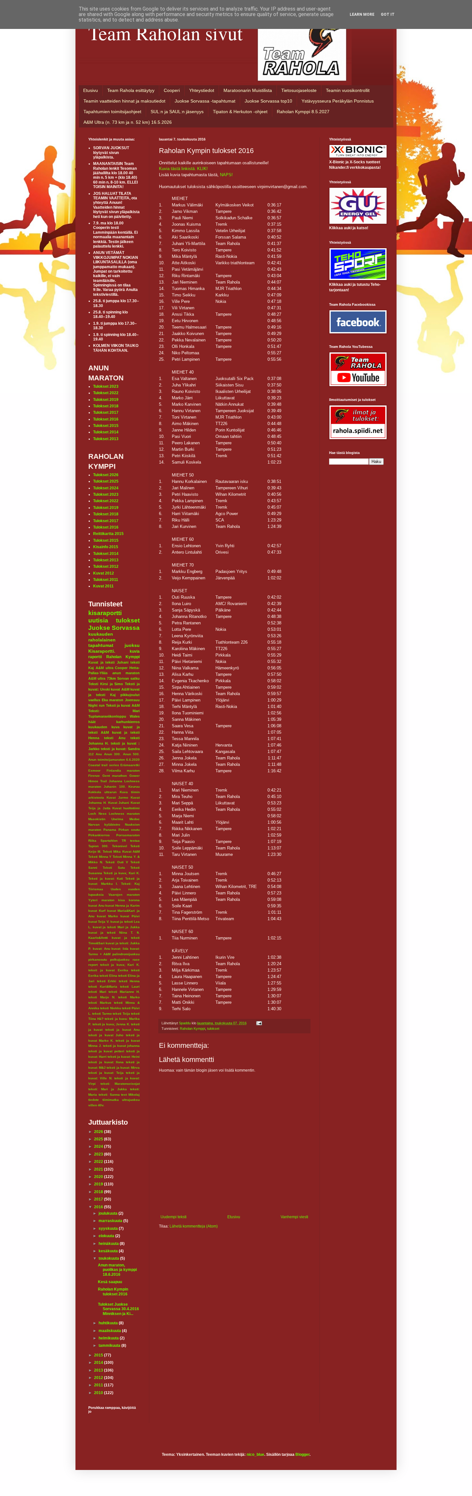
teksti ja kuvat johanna (121, 1045)
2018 (99, 1192)
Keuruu (134, 786)
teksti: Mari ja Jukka (107, 1089)
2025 (99, 1139)
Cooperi (172, 90)
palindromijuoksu (126, 954)
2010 (99, 1393)
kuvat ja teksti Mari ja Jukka (116, 927)
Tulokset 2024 (105, 488)
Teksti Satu (114, 867)
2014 (99, 1362)
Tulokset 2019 (105, 399)
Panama (109, 829)
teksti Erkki (107, 981)
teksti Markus (99, 1002)
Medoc (134, 819)
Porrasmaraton (128, 835)
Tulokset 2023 (105, 386)
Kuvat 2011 (103, 586)
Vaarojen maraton (124, 894)
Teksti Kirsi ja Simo (105, 684)
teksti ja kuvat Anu (122, 1029)
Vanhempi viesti (294, 1217)
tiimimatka (110, 1100)
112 (91, 754)
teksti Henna (129, 981)
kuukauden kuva (103, 727)
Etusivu (90, 90)
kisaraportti (105, 613)
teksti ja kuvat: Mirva (123, 1067)
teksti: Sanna (109, 1094)
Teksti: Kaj (130, 883)
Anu (99, 754)
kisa (121, 900)
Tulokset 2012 (105, 566)
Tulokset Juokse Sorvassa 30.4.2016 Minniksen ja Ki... (118, 1309)
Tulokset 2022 (105, 393)
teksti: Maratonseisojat (120, 1083)
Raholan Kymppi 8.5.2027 (303, 111)
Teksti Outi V (116, 862)
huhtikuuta (109, 1323)
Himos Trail (97, 781)
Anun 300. (112, 754)
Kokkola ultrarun (102, 792)
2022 (99, 1161)
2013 (99, 1370)
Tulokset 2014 (105, 432)
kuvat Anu (96, 905)
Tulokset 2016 (105, 419)
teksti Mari (97, 991)
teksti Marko (129, 997)
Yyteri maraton (101, 900)
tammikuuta (110, 1345)
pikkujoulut (130, 695)
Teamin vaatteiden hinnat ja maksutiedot (124, 101)
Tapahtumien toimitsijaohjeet (112, 111)
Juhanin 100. (115, 786)
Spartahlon (109, 840)
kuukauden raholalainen (102, 636)
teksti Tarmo (101, 1013)
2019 (99, 1184)
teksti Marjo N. (101, 997)
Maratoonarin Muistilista (247, 90)
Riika (92, 840)
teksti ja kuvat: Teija (106, 1072)
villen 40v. (96, 1105)
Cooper (121, 668)
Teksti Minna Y (99, 856)
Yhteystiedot (201, 90)
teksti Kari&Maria (102, 986)
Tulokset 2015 (105, 425)
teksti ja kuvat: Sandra (120, 749)
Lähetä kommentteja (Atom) (194, 1226)
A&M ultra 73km (102, 678)
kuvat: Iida (119, 948)
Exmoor (94, 770)
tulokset (213, 1028)
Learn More (362, 14)
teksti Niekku (110, 1008)
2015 (99, 1355)
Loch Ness (97, 813)
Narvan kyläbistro (104, 824)
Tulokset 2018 (105, 406)
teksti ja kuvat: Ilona (106, 1062)
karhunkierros (128, 722)
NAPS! (226, 174)
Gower (134, 775)
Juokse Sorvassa (114, 627)
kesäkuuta (109, 1251)
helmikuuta (109, 1338)
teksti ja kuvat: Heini (124, 1056)
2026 (99, 1131)
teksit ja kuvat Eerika (108, 970)
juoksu (132, 645)
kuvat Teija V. (98, 921)
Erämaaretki (130, 765)
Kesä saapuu (110, 1282)
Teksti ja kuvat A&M (123, 705)
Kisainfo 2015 (105, 547)
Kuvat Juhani (118, 802)
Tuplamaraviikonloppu (107, 716)
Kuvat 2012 (103, 573)
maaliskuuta (110, 1330)
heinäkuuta (109, 1243)
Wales (135, 716)
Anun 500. (131, 754)
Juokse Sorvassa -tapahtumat (205, 101)
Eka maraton (113, 700)
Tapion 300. (98, 846)
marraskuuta (111, 1221)
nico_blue (255, 1454)
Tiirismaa (95, 889)
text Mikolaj (130, 1094)
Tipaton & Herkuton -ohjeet (240, 111)
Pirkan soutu (129, 829)
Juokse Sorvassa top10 (268, 101)
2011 (99, 1385)
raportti (95, 657)
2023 (99, 1154)
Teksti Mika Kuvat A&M (121, 851)
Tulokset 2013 (105, 439)
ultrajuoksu (131, 1100)
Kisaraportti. (101, 651)
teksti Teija (121, 1013)
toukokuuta (109, 1258)
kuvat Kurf (96, 910)
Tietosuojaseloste (299, 90)
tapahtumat (100, 645)
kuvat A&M (120, 689)
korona (134, 900)
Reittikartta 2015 (108, 533)
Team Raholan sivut (165, 33)
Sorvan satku (128, 678)
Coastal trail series (103, 765)
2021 (99, 1169)
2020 (99, 1176)
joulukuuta (108, 1213)
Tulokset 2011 (105, 579)
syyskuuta (109, 1228)
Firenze (94, 775)
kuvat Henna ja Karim (122, 905)
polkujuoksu (119, 959)
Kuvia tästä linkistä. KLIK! (183, 168)
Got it (388, 14)
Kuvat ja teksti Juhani (108, 662)
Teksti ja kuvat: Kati (105, 878)
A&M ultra (104, 668)
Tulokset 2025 (105, 481)
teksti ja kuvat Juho (105, 1035)
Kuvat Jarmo (117, 797)
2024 (99, 1146)
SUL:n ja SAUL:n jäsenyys (177, 111)
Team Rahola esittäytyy (130, 90)
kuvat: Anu (101, 948)
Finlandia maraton (123, 770)
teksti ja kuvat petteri (106, 1051)
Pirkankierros (99, 835)
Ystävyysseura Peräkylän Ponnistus (338, 101)
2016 (99, 1207)
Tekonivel (119, 846)
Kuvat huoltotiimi (126, 808)
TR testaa (131, 840)
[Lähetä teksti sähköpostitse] (259, 1023)
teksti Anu (114, 738)
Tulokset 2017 (105, 412)
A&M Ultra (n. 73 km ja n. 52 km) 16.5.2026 (127, 122)
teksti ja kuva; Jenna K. (111, 1024)
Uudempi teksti (174, 1217)
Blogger (302, 1454)
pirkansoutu (97, 959)
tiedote (93, 1100)
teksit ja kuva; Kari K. (120, 964)
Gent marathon (114, 775)
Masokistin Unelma (105, 819)
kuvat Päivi (130, 916)
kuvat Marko (107, 916)
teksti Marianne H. (124, 991)
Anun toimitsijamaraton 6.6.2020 (114, 759)
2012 (99, 1377)
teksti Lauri (130, 986)
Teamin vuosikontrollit (348, 90)
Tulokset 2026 (105, 475)
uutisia (98, 620)
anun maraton (126, 673)
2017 (99, 1199)
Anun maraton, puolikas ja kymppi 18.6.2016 (117, 1270)
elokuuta (107, 1236)
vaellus (94, 700)
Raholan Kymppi (192, 1028)
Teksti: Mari (114, 711)
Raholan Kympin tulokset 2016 (113, 1291)
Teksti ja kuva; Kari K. (121, 873)
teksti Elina (108, 975)
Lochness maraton (124, 813)
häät (92, 722)
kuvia (135, 651)
